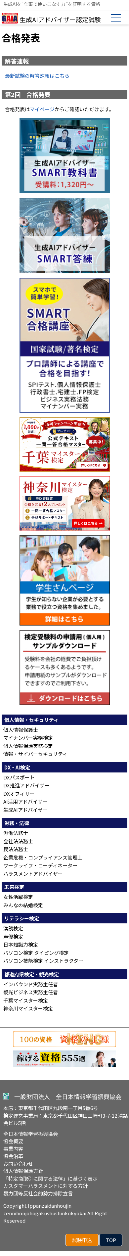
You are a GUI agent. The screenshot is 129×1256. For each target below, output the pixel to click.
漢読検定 (13, 928)
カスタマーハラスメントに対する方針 (45, 1185)
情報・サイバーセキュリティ (35, 753)
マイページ (42, 109)
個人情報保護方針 (23, 1170)
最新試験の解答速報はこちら (37, 75)
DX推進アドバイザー (26, 785)
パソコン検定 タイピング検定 (36, 952)
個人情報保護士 (20, 729)
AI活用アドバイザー (25, 801)
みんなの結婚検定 (23, 905)
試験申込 (82, 1239)
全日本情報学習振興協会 (30, 1133)
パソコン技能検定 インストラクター (43, 960)
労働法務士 (15, 832)
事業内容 (13, 1148)
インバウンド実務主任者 (30, 984)
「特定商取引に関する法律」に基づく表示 (50, 1178)
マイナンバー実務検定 (28, 737)
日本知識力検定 (20, 944)
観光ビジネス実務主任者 (30, 992)
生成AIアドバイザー (25, 809)
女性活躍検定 (18, 896)
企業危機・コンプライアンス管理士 (42, 857)
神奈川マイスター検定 (28, 1008)
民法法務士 (15, 849)
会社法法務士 (18, 841)
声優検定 (13, 936)
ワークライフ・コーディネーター (40, 865)
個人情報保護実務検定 (28, 745)
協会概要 (13, 1141)
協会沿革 (13, 1155)
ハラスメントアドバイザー (33, 873)
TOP (111, 1239)
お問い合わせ (18, 1163)
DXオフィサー (19, 793)
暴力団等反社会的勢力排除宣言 (38, 1193)
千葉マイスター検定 (25, 1000)
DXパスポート (19, 777)
